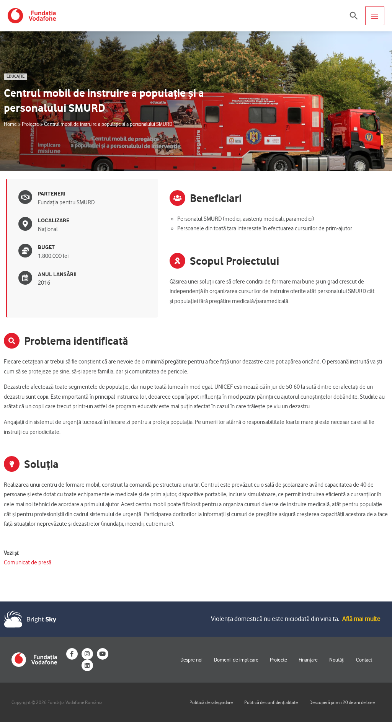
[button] (353, 15)
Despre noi (191, 660)
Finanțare (308, 660)
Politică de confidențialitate (271, 702)
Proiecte (30, 124)
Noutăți (337, 660)
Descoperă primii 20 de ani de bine (342, 702)
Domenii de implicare (236, 660)
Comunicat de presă (27, 562)
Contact (364, 660)
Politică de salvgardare (211, 702)
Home (10, 124)
